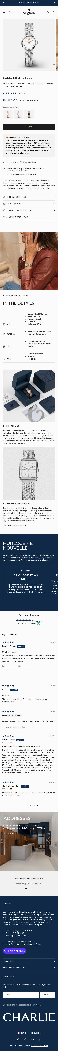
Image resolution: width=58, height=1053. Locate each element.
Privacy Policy (34, 1005)
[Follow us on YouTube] (32, 1039)
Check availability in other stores (21, 174)
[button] (9, 93)
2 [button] (25, 806)
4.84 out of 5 (37, 621)
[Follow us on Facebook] (18, 1039)
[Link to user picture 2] (25, 672)
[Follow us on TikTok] (40, 1039)
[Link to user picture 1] (9, 672)
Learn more (9, 834)
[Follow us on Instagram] (25, 1039)
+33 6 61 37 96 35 (21, 936)
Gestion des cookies (39, 1046)
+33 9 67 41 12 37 (17, 933)
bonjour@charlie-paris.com (22, 931)
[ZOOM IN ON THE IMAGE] (54, 65)
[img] (8, 642)
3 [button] (30, 806)
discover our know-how (14, 525)
